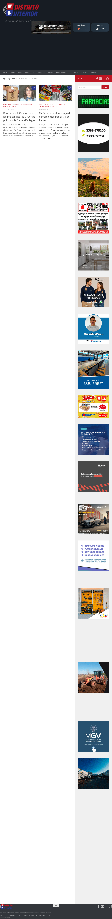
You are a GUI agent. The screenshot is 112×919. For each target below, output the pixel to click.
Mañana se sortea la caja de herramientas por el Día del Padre (55, 116)
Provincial (84, 72)
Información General (26, 72)
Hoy (12, 72)
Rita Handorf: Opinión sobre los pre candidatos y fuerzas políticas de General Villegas (19, 116)
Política (50, 72)
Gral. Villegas (9, 104)
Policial (40, 72)
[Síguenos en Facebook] (97, 78)
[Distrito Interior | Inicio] (21, 10)
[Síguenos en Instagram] (107, 78)
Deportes (72, 72)
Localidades (61, 72)
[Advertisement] (56, 53)
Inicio (5, 72)
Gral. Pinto (44, 104)
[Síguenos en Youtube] (100, 78)
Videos (94, 72)
